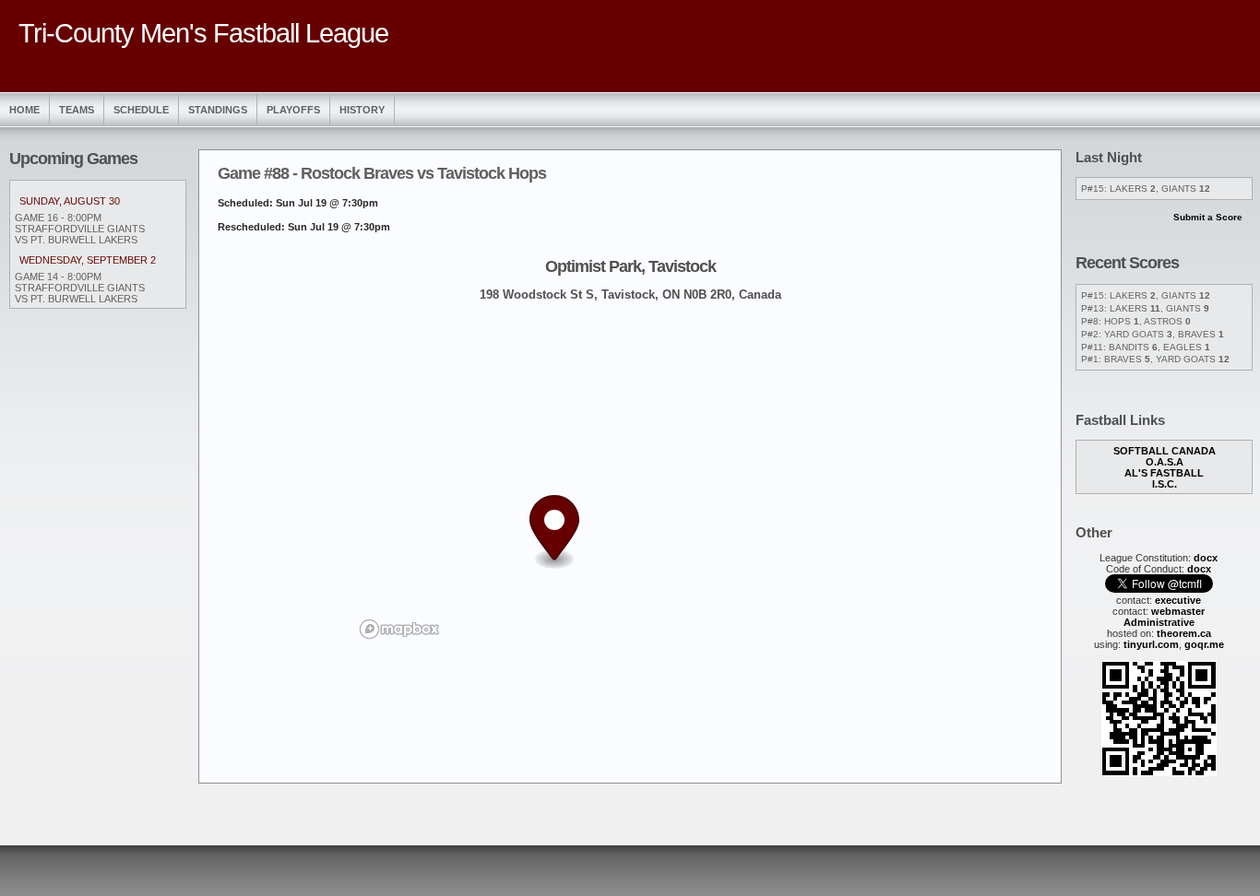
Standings (217, 109)
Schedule (141, 109)
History (362, 109)
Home (24, 109)
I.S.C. (1164, 483)
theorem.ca (1184, 633)
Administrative (1159, 622)
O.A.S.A (1164, 461)
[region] (630, 479)
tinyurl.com (1151, 644)
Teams (76, 109)
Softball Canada (1164, 450)
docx (1206, 557)
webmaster (1178, 611)
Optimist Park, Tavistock (630, 266)
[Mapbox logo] (399, 629)
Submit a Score (1207, 217)
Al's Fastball (1164, 472)
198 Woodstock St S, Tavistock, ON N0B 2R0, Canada (630, 294)
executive (1178, 600)
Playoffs (293, 109)
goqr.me (1204, 644)
